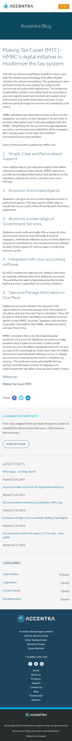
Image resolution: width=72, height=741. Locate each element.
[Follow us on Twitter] (36, 664)
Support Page (16, 444)
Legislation (10, 582)
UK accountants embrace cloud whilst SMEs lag (32, 502)
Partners (36, 699)
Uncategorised (12, 598)
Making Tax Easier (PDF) (17, 384)
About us (36, 674)
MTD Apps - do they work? (19, 471)
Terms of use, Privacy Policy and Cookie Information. (36, 731)
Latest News (11, 574)
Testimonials (36, 695)
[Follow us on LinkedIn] (42, 664)
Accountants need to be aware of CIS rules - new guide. (33, 535)
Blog (36, 691)
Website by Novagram (36, 736)
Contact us (36, 687)
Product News (12, 590)
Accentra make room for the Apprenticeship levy (33, 487)
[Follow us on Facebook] (30, 664)
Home (36, 670)
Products (36, 678)
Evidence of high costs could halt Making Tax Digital (35, 518)
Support (36, 683)
